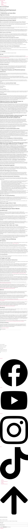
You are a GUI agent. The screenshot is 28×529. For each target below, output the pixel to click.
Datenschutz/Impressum (4, 481)
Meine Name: (1, 522)
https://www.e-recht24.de (5, 327)
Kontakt (2, 482)
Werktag (2, 4)
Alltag (2, 1)
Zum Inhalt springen (2, 0)
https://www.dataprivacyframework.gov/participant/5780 (7, 288)
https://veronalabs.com (16, 243)
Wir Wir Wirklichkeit (3, 5)
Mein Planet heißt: (2, 524)
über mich (2, 480)
